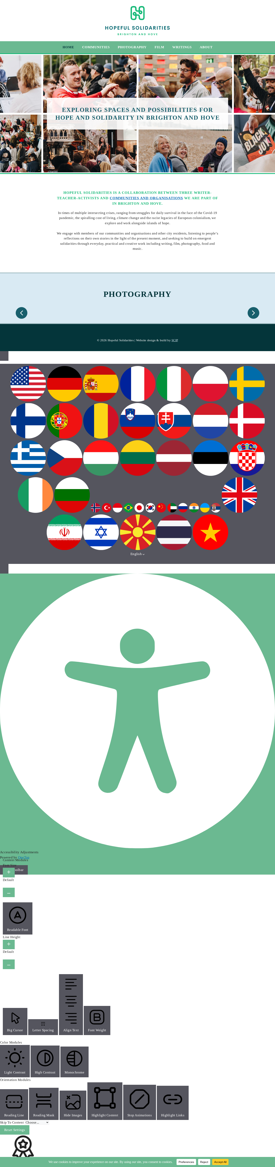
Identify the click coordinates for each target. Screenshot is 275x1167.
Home (68, 47)
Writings (182, 47)
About (206, 47)
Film (159, 47)
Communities (96, 47)
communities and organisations (146, 198)
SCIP (175, 340)
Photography (132, 47)
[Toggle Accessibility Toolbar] (4, 356)
